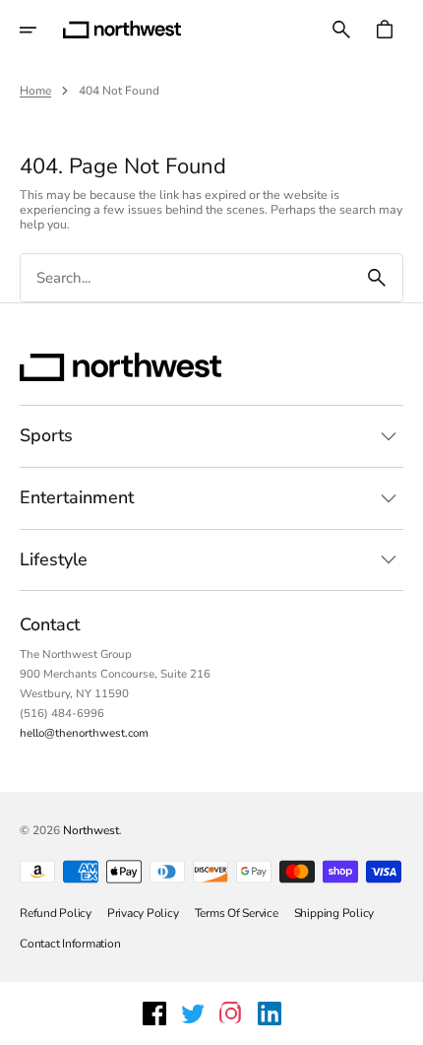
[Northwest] (122, 29)
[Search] (376, 277)
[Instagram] (231, 1013)
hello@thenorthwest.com (84, 733)
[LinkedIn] (269, 1013)
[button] (41, 29)
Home (35, 91)
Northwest (91, 830)
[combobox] (186, 278)
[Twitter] (193, 1013)
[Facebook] (154, 1013)
